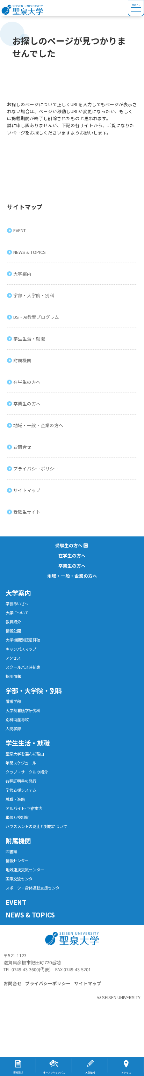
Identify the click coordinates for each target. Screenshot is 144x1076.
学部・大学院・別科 (33, 295)
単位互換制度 (17, 817)
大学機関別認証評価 (23, 640)
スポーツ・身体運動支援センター (34, 888)
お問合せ (22, 447)
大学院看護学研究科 (23, 710)
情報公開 (13, 631)
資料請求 (18, 1072)
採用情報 (13, 676)
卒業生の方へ (27, 403)
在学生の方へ (27, 382)
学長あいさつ (17, 603)
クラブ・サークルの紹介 (27, 772)
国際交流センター (21, 878)
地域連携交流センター (25, 869)
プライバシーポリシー (36, 468)
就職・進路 (15, 799)
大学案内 (22, 273)
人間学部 (13, 728)
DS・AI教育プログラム (36, 317)
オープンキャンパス (54, 1072)
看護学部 (13, 701)
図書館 (11, 851)
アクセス (13, 658)
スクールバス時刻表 (23, 667)
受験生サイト (27, 511)
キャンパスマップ (21, 649)
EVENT (19, 230)
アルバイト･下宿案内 (24, 808)
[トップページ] (64, 8)
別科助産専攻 (17, 719)
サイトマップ (27, 490)
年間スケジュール (21, 763)
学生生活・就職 (29, 338)
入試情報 (90, 1072)
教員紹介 (13, 621)
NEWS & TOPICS (29, 252)
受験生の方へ (68, 545)
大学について (17, 612)
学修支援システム (21, 790)
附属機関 (22, 360)
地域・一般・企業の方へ (38, 425)
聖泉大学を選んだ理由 (25, 753)
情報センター (17, 860)
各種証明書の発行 (21, 781)
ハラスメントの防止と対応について (36, 826)
